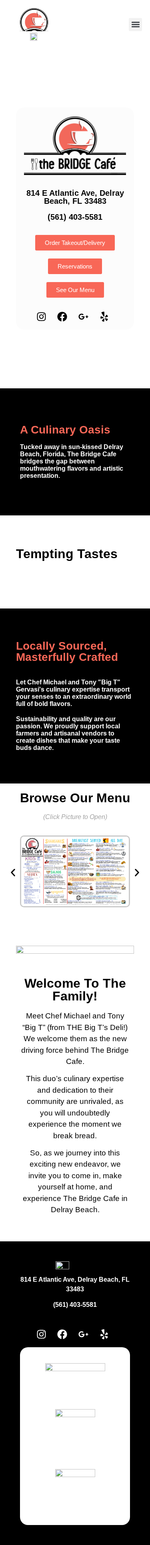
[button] (135, 24)
